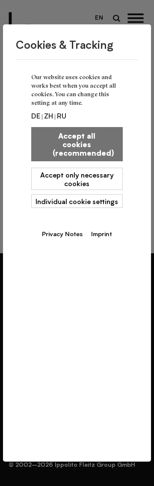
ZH (48, 115)
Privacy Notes (62, 233)
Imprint (101, 233)
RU (61, 115)
